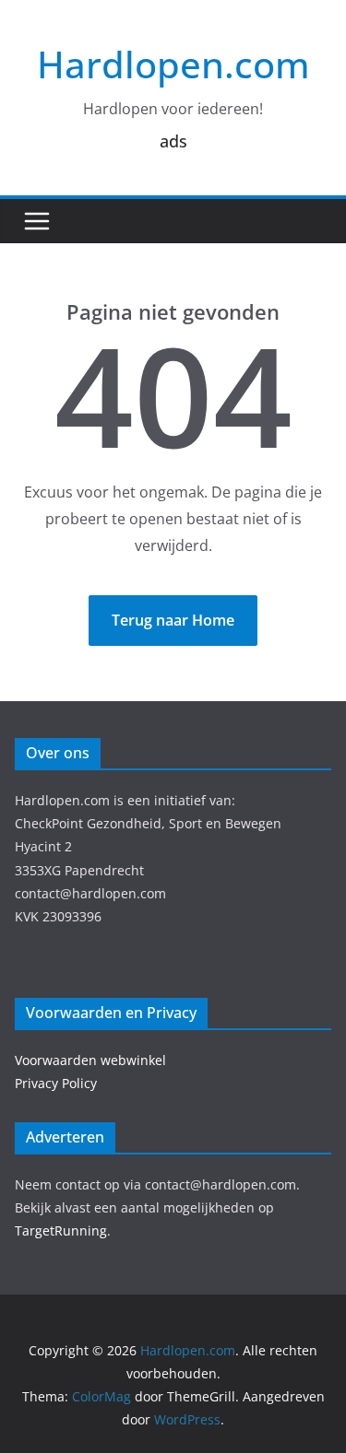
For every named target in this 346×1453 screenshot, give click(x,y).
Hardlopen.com (173, 64)
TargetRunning (61, 1230)
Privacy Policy (56, 1083)
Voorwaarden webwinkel (90, 1060)
